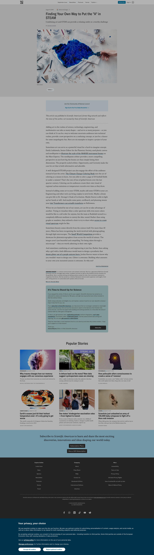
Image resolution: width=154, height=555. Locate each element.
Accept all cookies (29, 549)
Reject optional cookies (54, 549)
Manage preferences (26, 544)
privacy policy (29, 540)
